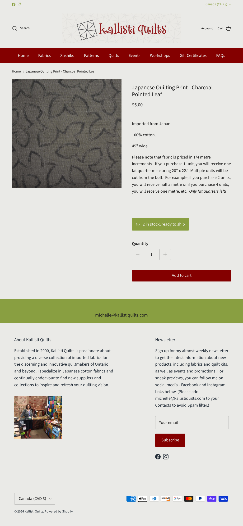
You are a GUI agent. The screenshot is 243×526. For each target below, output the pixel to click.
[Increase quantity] (165, 254)
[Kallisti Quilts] (121, 28)
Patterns (91, 56)
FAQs (220, 56)
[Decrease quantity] (137, 254)
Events (134, 56)
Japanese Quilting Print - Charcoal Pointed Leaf (60, 71)
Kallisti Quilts (34, 511)
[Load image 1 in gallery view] (67, 133)
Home (23, 56)
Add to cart (182, 275)
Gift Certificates (193, 56)
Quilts (113, 56)
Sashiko (67, 56)
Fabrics (44, 56)
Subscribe (170, 440)
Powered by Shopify (59, 511)
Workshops (160, 56)
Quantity (140, 244)
